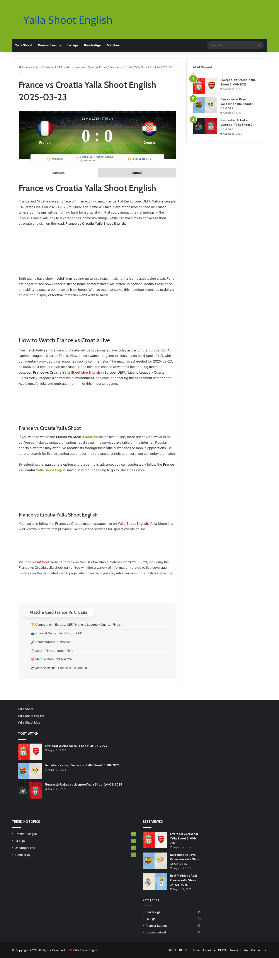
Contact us (258, 950)
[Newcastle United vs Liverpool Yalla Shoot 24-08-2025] (205, 126)
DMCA (222, 950)
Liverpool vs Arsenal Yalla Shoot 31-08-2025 (76, 746)
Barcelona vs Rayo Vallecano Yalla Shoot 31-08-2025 (238, 103)
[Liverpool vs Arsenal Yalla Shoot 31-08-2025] (205, 86)
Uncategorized (25, 847)
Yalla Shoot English (51, 470)
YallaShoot (40, 562)
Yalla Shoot (23, 45)
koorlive (91, 437)
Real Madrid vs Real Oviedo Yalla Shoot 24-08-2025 (183, 880)
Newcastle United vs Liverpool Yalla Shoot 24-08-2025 (238, 124)
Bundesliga (92, 45)
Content (58, 173)
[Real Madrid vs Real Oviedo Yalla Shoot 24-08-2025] (155, 881)
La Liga (72, 45)
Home (25, 67)
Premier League (49, 45)
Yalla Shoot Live (29, 722)
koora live (164, 573)
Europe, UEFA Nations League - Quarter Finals (75, 67)
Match (37, 67)
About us (209, 950)
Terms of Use (239, 950)
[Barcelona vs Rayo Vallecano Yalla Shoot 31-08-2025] (205, 105)
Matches (113, 45)
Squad (137, 173)
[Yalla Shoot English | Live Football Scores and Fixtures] (72, 20)
